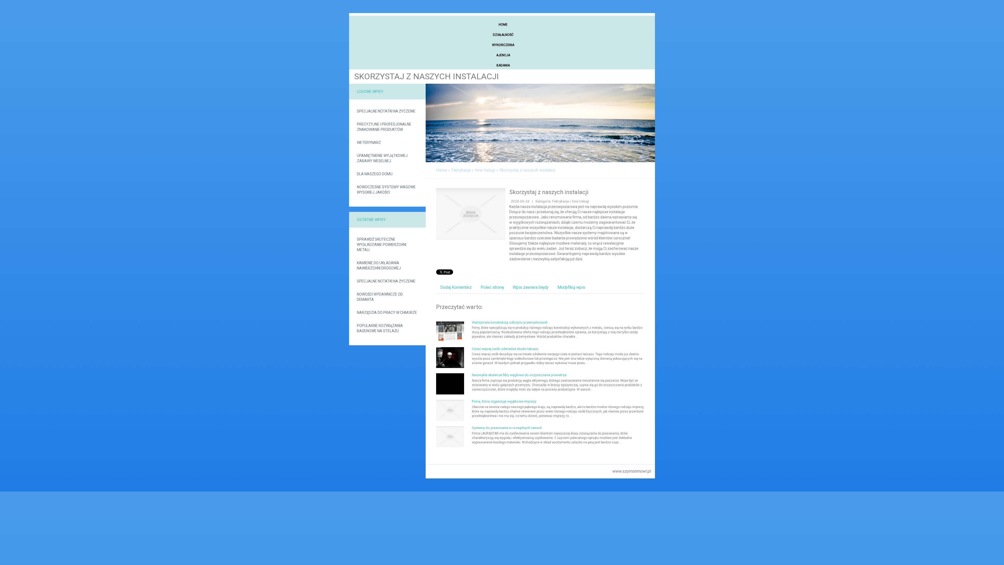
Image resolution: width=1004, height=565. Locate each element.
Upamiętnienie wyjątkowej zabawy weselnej (382, 158)
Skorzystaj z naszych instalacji (527, 170)
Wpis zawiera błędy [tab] (531, 287)
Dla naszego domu (374, 174)
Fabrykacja (461, 170)
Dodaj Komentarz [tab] (456, 287)
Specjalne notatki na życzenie (386, 111)
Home (441, 170)
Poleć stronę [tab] (492, 287)
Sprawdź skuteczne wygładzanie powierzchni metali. (381, 244)
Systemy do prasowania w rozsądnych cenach (507, 428)
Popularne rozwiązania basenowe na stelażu (380, 328)
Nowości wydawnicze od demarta (380, 297)
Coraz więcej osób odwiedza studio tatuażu (505, 349)
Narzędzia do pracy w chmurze (387, 312)
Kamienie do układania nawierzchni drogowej (379, 265)
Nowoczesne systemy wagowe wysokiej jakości (386, 189)
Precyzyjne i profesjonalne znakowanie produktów (384, 127)
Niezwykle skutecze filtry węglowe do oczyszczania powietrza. (519, 375)
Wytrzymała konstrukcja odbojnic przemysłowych (509, 322)
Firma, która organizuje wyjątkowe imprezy (504, 401)
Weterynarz (369, 142)
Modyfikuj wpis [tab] (571, 287)
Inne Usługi (485, 170)
